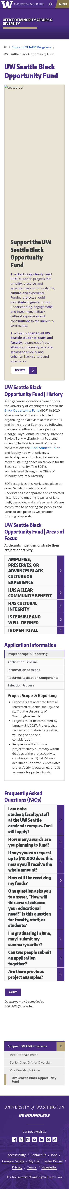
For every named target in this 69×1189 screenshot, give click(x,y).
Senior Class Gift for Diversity (30, 1062)
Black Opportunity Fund (22, 410)
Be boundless (34, 1115)
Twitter (20, 1139)
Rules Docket (53, 1161)
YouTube (34, 1139)
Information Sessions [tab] (24, 670)
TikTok (54, 1139)
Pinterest (48, 1139)
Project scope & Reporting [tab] (28, 654)
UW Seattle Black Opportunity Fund (34, 1080)
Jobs (54, 1155)
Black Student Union (45, 448)
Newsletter (49, 1167)
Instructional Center (24, 1055)
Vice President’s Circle (25, 1070)
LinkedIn (41, 1139)
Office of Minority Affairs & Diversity (5, 46)
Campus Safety (13, 1161)
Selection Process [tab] (21, 685)
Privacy (17, 1167)
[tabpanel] (34, 734)
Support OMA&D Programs (32, 47)
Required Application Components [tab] (33, 677)
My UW (34, 1161)
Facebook (14, 1139)
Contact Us (38, 1155)
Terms (32, 1167)
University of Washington (7, 4)
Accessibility (17, 1155)
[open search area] (50, 4)
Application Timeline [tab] (23, 662)
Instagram (27, 1139)
